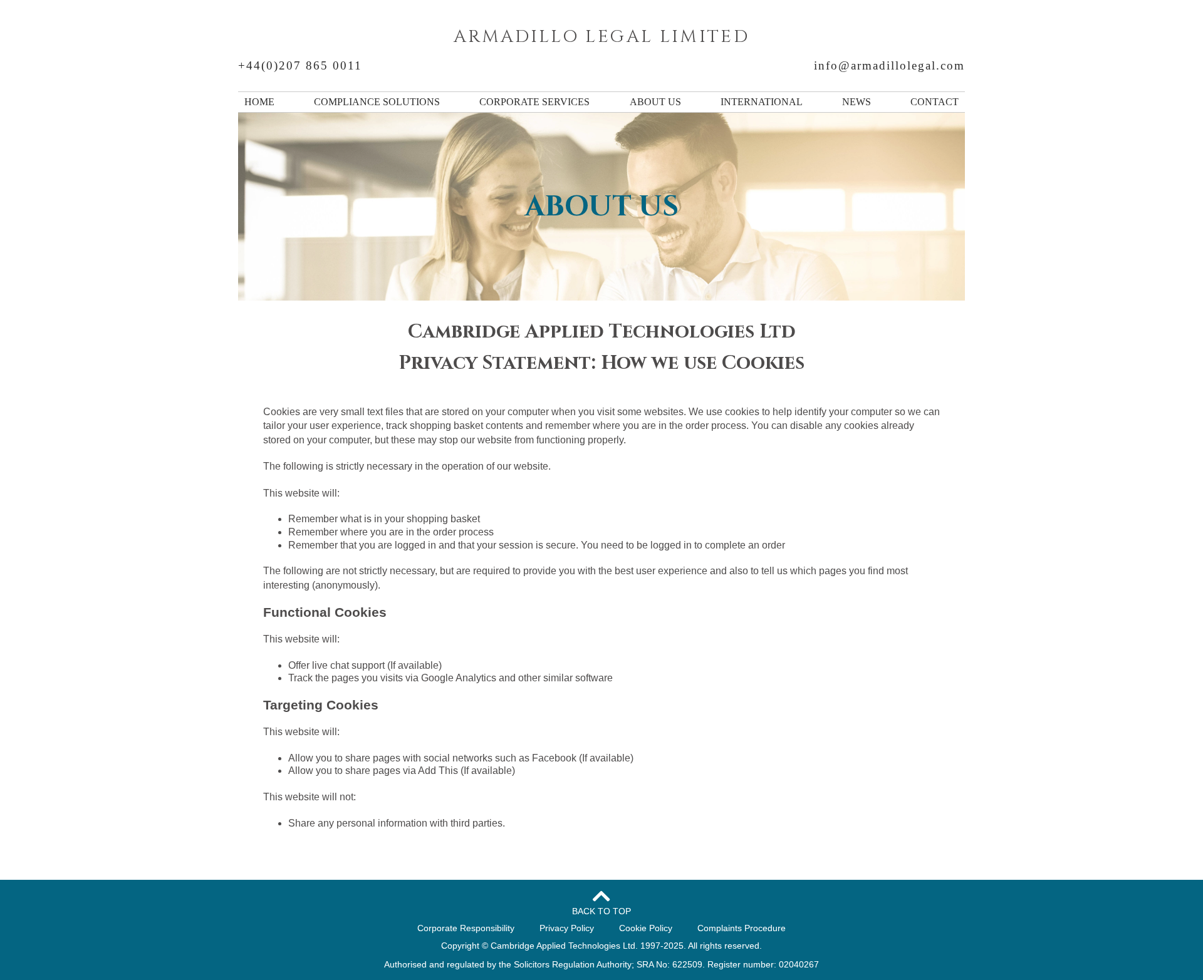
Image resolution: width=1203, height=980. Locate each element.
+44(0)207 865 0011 (300, 65)
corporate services (534, 101)
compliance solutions (377, 101)
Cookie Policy (645, 928)
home (259, 101)
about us (655, 101)
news (856, 101)
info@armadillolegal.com (889, 65)
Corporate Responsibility (465, 928)
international (762, 101)
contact (934, 101)
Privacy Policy (566, 928)
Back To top (601, 911)
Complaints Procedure (741, 928)
